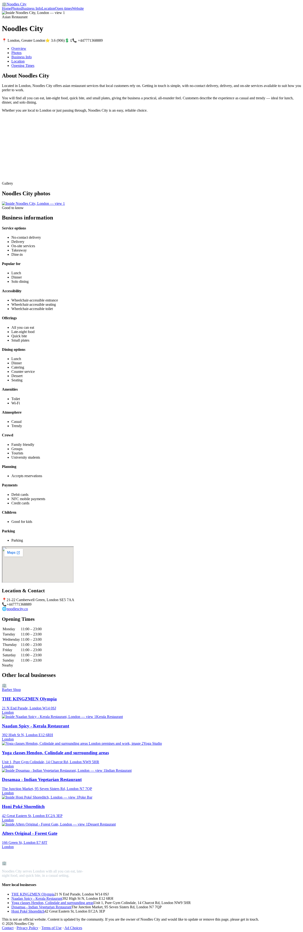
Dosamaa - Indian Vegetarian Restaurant (41, 907)
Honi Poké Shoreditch (28, 911)
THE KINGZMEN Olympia (32, 894)
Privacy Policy (27, 928)
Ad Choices (73, 928)
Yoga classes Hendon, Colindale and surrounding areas (52, 903)
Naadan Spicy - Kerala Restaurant (36, 898)
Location (48, 8)
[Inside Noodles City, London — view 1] (33, 203)
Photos (16, 8)
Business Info (31, 8)
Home (6, 8)
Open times (63, 8)
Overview (18, 48)
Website (78, 8)
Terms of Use (51, 928)
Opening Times (22, 66)
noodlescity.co (17, 609)
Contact (7, 928)
